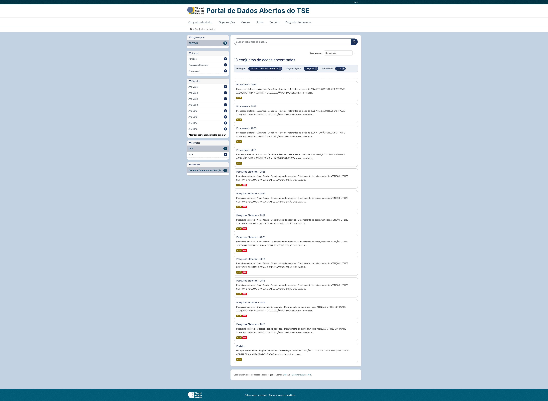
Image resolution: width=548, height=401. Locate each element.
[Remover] (280, 68)
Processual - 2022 (246, 106)
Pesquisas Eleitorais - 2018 (250, 259)
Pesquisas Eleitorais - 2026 (250, 171)
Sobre (259, 22)
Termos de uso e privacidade (282, 395)
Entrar (355, 2)
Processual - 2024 (246, 84)
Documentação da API (301, 375)
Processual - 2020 (246, 128)
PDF (244, 185)
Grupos (245, 22)
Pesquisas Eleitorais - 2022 (250, 215)
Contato (274, 22)
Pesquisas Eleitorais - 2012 (250, 324)
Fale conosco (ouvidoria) (256, 395)
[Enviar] (354, 42)
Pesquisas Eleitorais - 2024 (250, 193)
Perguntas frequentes (298, 22)
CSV (239, 98)
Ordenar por (316, 53)
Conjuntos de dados (200, 22)
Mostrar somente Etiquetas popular (207, 135)
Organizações (227, 22)
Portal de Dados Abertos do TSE (257, 11)
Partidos (240, 346)
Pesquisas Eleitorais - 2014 (250, 302)
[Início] (191, 29)
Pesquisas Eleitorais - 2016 (250, 280)
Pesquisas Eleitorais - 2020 (250, 237)
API (285, 375)
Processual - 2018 (246, 150)
